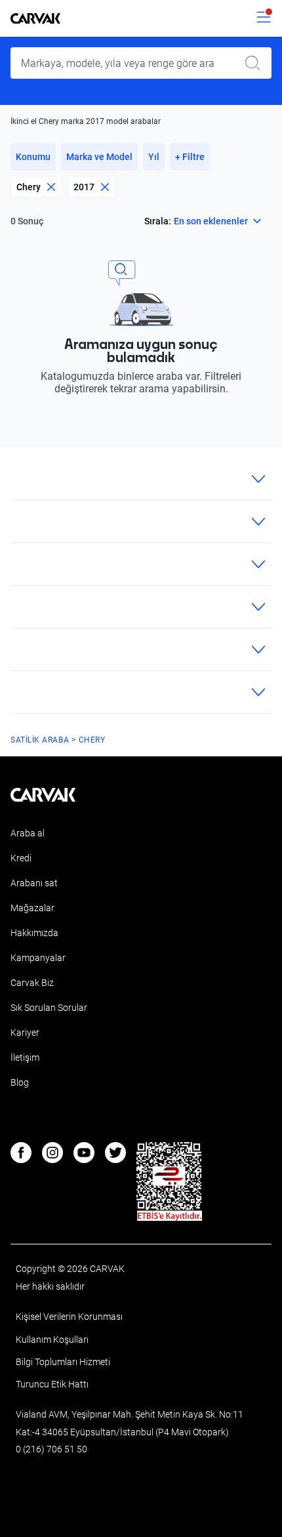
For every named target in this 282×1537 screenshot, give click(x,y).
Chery (28, 187)
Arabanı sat (34, 883)
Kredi (20, 858)
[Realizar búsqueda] (256, 63)
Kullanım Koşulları (52, 1339)
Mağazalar (32, 908)
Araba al (27, 833)
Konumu (33, 157)
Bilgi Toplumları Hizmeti (63, 1362)
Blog (19, 1082)
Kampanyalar (38, 958)
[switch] (264, 18)
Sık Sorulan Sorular (48, 1007)
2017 (83, 187)
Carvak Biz (32, 982)
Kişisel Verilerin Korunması (69, 1316)
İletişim (24, 1057)
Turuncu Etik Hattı (52, 1384)
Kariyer (24, 1032)
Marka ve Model (99, 157)
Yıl (153, 157)
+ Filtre (190, 157)
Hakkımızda (34, 933)
